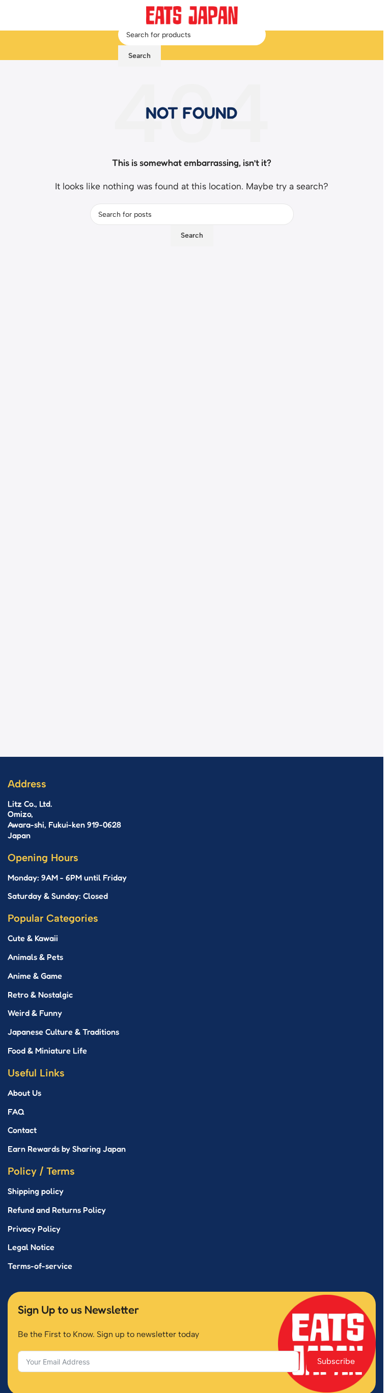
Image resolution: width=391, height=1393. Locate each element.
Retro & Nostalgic (40, 994)
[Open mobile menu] (109, 45)
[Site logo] (192, 14)
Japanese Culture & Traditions (63, 1032)
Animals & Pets (35, 957)
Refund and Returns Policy (57, 1210)
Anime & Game (35, 976)
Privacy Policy (34, 1229)
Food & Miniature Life (47, 1050)
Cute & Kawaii (33, 938)
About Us (24, 1093)
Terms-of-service (40, 1266)
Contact (22, 1130)
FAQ (16, 1111)
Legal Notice (31, 1247)
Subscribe (336, 1361)
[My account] (275, 45)
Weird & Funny (35, 1013)
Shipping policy (36, 1191)
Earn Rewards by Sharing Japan (67, 1149)
